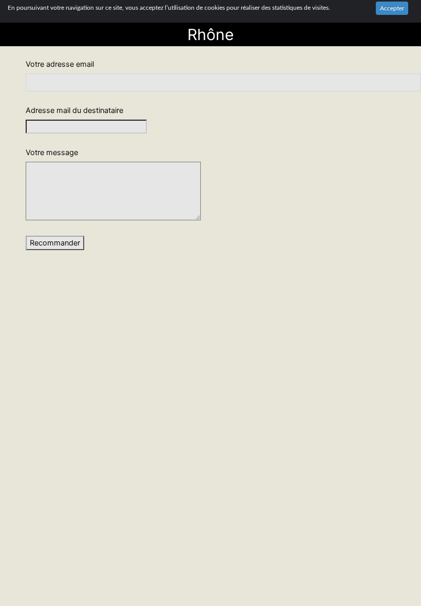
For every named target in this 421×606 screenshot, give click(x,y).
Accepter (392, 8)
